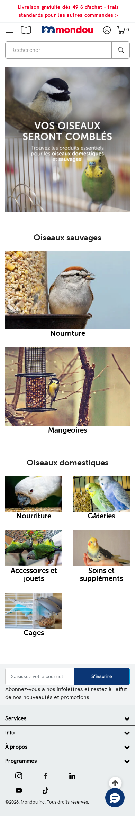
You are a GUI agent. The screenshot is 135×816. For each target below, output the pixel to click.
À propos (16, 746)
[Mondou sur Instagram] (18, 775)
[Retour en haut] (115, 783)
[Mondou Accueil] (68, 30)
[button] (26, 30)
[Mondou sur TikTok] (45, 790)
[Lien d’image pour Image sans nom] (67, 139)
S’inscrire (101, 676)
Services (16, 718)
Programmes (21, 760)
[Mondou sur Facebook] (45, 775)
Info (10, 732)
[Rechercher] (121, 50)
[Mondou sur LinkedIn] (72, 775)
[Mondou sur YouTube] (19, 790)
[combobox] (67, 50)
